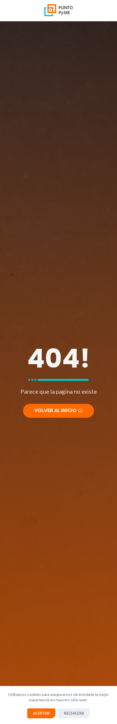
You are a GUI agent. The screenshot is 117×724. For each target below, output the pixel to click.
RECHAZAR (74, 713)
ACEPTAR (41, 713)
